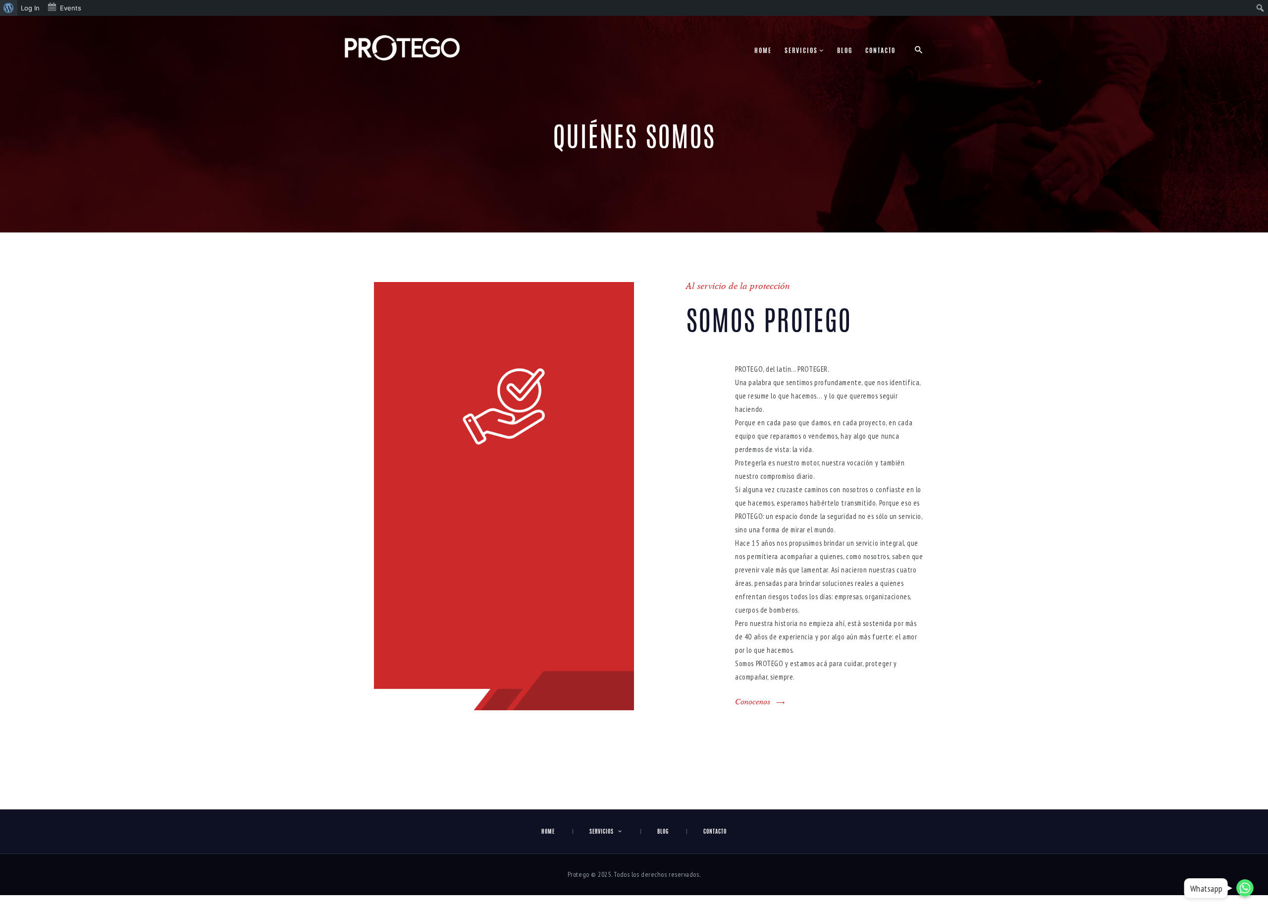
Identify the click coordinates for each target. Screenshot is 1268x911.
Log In (30, 8)
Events (70, 8)
